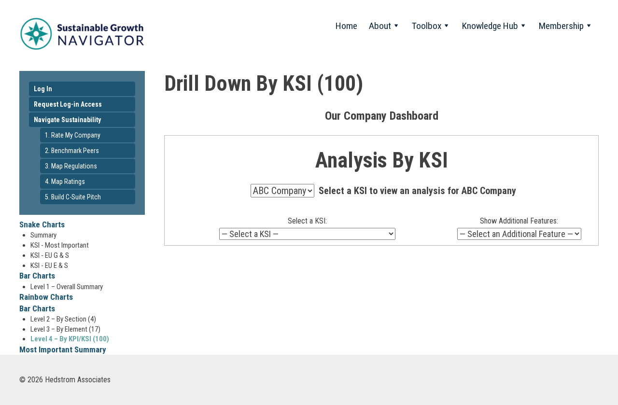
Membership (561, 25)
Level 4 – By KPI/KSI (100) (69, 339)
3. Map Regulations (71, 166)
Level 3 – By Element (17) (65, 329)
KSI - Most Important (59, 245)
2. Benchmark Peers (72, 150)
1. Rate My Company (72, 135)
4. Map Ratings (65, 181)
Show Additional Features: (519, 220)
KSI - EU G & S (49, 255)
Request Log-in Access (68, 104)
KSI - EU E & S (49, 265)
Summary (43, 235)
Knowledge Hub (490, 25)
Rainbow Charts (46, 297)
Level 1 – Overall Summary (66, 286)
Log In (43, 89)
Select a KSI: (307, 220)
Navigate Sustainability (67, 120)
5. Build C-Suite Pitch (73, 197)
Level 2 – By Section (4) (63, 319)
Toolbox (426, 25)
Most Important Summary (62, 349)
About (380, 25)
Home (346, 25)
